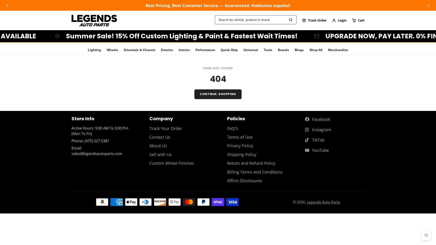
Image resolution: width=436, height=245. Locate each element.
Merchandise (338, 50)
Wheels (112, 50)
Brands (283, 50)
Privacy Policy (240, 145)
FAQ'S (232, 128)
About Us (158, 145)
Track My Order (314, 20)
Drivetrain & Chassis (139, 50)
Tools (268, 50)
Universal (250, 50)
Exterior (167, 50)
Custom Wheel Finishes (171, 163)
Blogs (299, 50)
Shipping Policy (241, 154)
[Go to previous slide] (7, 5)
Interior (184, 50)
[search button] (291, 19)
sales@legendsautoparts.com (97, 153)
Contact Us (159, 137)
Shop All (316, 50)
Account (339, 20)
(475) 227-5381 (96, 140)
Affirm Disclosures (244, 180)
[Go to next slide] (428, 5)
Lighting (94, 50)
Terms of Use (240, 137)
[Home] (94, 20)
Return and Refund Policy (251, 163)
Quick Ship (229, 50)
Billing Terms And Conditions (255, 172)
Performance (205, 50)
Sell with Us (160, 154)
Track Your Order (165, 128)
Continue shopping (218, 94)
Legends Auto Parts (323, 202)
